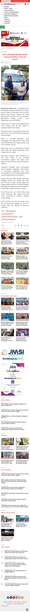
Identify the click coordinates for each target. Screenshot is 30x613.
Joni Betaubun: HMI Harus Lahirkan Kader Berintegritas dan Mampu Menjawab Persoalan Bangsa (16, 578)
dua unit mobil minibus (7, 213)
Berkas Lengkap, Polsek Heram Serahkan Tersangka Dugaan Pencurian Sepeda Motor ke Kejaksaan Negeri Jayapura (14, 481)
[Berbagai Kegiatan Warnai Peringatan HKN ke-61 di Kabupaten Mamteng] (7, 317)
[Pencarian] (28, 4)
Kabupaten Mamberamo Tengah (9, 216)
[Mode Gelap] (25, 4)
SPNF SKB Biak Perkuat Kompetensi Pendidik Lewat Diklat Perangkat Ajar (13, 404)
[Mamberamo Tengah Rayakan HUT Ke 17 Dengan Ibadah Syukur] (22, 332)
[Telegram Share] (24, 226)
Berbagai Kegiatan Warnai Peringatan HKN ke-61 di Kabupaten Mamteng (7, 324)
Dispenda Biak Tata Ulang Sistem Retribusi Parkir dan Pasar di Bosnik (22, 448)
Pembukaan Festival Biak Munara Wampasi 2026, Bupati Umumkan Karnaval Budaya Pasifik (7, 539)
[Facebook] (8, 597)
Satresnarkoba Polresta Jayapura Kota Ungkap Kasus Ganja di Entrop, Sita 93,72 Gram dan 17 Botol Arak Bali (14, 506)
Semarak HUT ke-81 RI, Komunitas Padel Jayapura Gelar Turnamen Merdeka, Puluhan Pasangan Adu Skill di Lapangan (15, 565)
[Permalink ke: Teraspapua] (2, 62)
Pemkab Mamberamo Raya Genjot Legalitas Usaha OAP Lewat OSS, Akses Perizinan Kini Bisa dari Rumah (7, 462)
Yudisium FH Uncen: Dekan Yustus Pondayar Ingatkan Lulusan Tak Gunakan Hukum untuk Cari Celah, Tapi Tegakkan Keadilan (7, 242)
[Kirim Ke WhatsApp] (28, 226)
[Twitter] (11, 597)
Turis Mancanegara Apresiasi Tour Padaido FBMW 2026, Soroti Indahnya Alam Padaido (21, 525)
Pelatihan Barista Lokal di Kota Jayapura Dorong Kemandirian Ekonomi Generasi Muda (22, 462)
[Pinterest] (14, 597)
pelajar (20, 216)
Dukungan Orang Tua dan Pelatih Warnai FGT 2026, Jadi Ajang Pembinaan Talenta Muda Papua (7, 272)
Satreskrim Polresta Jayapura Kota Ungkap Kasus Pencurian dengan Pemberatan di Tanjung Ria (13, 488)
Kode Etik (10, 602)
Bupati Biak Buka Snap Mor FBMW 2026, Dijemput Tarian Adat (6, 525)
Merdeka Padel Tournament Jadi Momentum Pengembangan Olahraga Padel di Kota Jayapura (12, 429)
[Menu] (2, 4)
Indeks (5, 602)
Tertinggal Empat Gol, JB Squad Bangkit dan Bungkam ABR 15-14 (14, 417)
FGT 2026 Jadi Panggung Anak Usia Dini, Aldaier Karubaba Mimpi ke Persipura (22, 272)
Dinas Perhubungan (10, 211)
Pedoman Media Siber (18, 603)
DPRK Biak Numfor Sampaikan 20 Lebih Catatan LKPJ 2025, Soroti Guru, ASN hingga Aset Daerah (7, 308)
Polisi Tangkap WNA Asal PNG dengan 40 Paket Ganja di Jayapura (14, 494)
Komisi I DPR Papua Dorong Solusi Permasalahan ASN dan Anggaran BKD (6, 339)
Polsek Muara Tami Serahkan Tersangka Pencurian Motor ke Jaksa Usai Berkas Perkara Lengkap (14, 411)
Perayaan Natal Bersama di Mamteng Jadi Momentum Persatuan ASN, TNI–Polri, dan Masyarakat (22, 308)
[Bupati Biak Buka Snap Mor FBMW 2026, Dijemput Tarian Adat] (7, 518)
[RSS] (22, 597)
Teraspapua (6, 62)
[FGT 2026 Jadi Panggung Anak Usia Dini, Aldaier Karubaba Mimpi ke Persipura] (22, 266)
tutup (2, 27)
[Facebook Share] (15, 226)
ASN (3, 211)
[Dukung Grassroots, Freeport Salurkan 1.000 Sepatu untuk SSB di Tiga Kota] (22, 251)
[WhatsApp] (19, 597)
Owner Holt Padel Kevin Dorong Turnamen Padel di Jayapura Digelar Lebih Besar (13, 423)
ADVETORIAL (4, 52)
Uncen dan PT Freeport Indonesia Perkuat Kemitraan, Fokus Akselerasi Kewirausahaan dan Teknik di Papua (7, 257)
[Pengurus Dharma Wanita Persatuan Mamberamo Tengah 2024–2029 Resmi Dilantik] (22, 317)
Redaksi (24, 602)
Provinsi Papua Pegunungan (8, 219)
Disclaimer (9, 603)
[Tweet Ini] (18, 226)
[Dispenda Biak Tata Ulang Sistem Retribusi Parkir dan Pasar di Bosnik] (22, 441)
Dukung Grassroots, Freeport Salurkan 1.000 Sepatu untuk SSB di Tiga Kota (22, 257)
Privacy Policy (17, 602)
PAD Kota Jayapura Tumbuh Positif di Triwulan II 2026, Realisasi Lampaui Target (7, 448)
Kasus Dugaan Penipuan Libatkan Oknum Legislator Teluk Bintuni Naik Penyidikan (13, 500)
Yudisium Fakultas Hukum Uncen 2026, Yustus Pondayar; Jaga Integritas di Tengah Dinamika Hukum (22, 242)
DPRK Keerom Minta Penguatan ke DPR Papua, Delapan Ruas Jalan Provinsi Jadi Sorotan (16, 552)
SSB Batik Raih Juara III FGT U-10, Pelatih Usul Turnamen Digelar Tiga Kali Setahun (22, 287)
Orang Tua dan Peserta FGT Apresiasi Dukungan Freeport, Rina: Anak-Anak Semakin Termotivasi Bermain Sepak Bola (7, 287)
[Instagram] (16, 597)
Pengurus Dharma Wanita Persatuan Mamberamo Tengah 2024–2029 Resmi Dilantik (22, 324)
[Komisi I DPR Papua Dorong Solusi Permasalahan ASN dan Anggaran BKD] (7, 332)
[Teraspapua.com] (11, 4)
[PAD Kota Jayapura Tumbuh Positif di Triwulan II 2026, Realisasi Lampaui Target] (7, 441)
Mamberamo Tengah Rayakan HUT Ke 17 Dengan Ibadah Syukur (21, 339)
